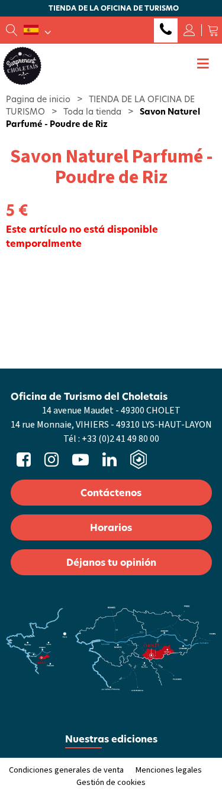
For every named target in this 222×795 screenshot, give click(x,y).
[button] (213, 30)
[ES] (37, 30)
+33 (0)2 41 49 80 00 (166, 30)
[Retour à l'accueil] (22, 65)
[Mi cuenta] (189, 30)
